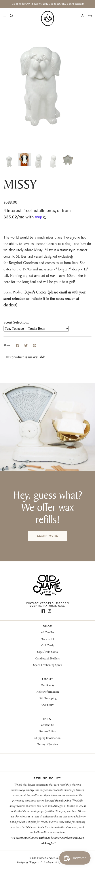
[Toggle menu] (5, 16)
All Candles (47, 632)
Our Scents (47, 685)
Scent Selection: (16, 322)
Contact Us (47, 725)
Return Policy (47, 731)
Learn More (47, 535)
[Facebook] (43, 611)
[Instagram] (49, 611)
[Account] (80, 16)
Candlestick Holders (47, 659)
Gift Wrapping (48, 698)
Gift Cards (47, 645)
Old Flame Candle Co (45, 858)
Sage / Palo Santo (47, 652)
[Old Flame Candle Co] (47, 18)
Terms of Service (47, 744)
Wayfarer (34, 862)
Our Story (47, 705)
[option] (47, 87)
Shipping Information (47, 738)
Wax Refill (47, 639)
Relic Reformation (47, 692)
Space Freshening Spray (47, 665)
